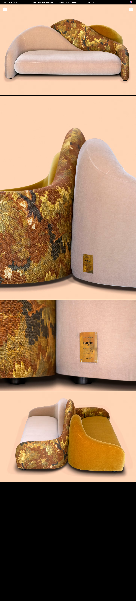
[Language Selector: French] (132, 2)
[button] (42, 2)
